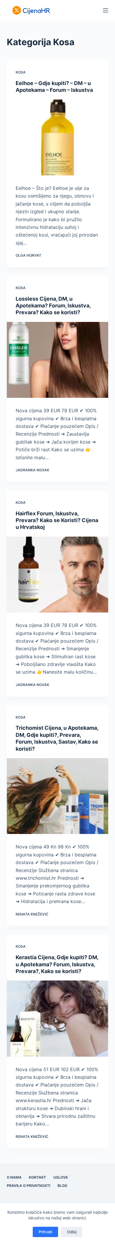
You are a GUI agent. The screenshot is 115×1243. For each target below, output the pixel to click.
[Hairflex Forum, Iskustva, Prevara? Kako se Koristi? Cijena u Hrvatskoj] (57, 574)
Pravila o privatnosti (28, 1185)
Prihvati (45, 1231)
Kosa (21, 72)
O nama (14, 1177)
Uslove (60, 1177)
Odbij (71, 1231)
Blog (62, 1185)
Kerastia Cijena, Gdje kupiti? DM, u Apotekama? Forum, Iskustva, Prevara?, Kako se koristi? (57, 964)
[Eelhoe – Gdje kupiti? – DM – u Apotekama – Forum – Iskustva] (57, 137)
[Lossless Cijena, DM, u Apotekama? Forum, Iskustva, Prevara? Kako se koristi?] (57, 360)
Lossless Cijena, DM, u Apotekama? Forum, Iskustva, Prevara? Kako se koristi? (53, 306)
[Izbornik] (105, 10)
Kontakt (37, 1177)
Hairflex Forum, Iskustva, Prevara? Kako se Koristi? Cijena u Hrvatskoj (57, 520)
